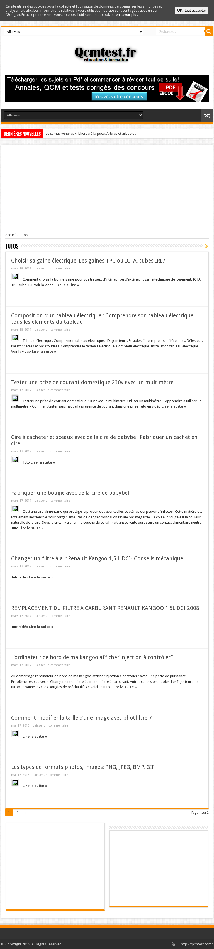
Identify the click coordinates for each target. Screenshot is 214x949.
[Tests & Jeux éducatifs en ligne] (107, 60)
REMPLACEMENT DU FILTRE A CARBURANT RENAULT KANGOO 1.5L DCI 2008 (105, 608)
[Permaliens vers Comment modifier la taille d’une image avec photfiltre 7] (15, 733)
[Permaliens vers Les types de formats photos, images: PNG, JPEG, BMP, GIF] (15, 783)
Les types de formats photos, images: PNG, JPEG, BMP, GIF (83, 767)
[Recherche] (209, 31)
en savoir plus (127, 15)
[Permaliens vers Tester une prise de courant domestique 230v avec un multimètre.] (15, 398)
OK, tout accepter (191, 10)
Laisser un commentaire (52, 268)
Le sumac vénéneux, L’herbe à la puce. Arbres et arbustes (91, 133)
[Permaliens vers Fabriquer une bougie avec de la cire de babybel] (15, 508)
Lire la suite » (67, 285)
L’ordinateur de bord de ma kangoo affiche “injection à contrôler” (92, 657)
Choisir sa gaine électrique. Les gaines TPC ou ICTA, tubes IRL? (88, 261)
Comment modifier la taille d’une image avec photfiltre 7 (81, 718)
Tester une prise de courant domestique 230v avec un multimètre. (93, 382)
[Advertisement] (107, 191)
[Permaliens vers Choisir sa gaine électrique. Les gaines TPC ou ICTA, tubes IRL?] (15, 276)
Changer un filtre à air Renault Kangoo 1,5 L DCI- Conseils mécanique (97, 558)
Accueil (10, 235)
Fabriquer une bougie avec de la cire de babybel (70, 493)
